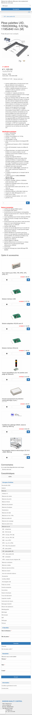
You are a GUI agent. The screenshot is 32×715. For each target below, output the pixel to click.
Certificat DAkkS (6, 579)
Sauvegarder (16, 9)
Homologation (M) (6, 581)
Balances (4, 491)
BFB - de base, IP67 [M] (8, 534)
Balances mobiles (6, 565)
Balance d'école (6, 501)
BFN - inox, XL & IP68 (7, 543)
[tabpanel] (20, 61)
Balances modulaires (7, 562)
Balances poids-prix (7, 518)
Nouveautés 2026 (6, 485)
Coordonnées (5, 688)
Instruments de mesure (7, 601)
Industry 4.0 (5, 493)
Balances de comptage (7, 521)
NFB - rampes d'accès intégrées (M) (11, 559)
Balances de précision (7, 504)
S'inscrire (4, 646)
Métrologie (4, 612)
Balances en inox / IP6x (8, 515)
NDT (3, 617)
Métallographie (5, 609)
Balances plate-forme (7, 524)
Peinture (4, 623)
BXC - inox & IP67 (6, 540)
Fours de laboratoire (7, 595)
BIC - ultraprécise (6, 529)
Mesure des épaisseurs (7, 606)
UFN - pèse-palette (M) (8, 554)
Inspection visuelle (6, 598)
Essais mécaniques (6, 593)
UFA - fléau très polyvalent (8, 545)
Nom (3, 665)
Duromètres (4, 590)
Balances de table (6, 513)
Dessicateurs (5, 510)
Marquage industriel (6, 604)
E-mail (3, 670)
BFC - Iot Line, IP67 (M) (8, 537)
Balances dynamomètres (8, 568)
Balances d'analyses (7, 507)
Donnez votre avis (18, 79)
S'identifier (16, 643)
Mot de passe (5, 636)
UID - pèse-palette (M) (7, 551)
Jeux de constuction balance (9, 573)
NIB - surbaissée (6, 556)
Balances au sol (6, 526)
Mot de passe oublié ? (7, 649)
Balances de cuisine (7, 496)
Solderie (4, 488)
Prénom (4, 659)
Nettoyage (4, 620)
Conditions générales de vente (9, 685)
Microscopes (5, 615)
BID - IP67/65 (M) (6, 532)
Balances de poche (6, 499)
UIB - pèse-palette (6, 548)
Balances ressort (6, 570)
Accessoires (5, 576)
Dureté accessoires (6, 587)
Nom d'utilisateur (6, 630)
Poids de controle (6, 584)
